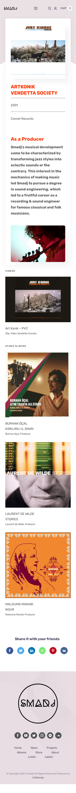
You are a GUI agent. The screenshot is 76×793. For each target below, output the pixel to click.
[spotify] (50, 735)
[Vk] (64, 650)
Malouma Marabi (14, 614)
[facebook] (17, 735)
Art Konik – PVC (16, 328)
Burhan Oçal (12, 433)
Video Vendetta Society (23, 333)
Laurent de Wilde (14, 524)
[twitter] (34, 735)
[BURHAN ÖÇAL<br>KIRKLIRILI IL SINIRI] (38, 384)
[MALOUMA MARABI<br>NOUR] (38, 565)
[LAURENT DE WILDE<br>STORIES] (38, 475)
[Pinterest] (53, 650)
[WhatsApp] (42, 650)
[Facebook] (9, 650)
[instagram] (42, 735)
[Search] (49, 8)
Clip (7, 333)
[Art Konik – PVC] (38, 299)
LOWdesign (38, 777)
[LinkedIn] (31, 650)
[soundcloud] (58, 735)
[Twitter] (20, 650)
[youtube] (26, 735)
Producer (25, 433)
